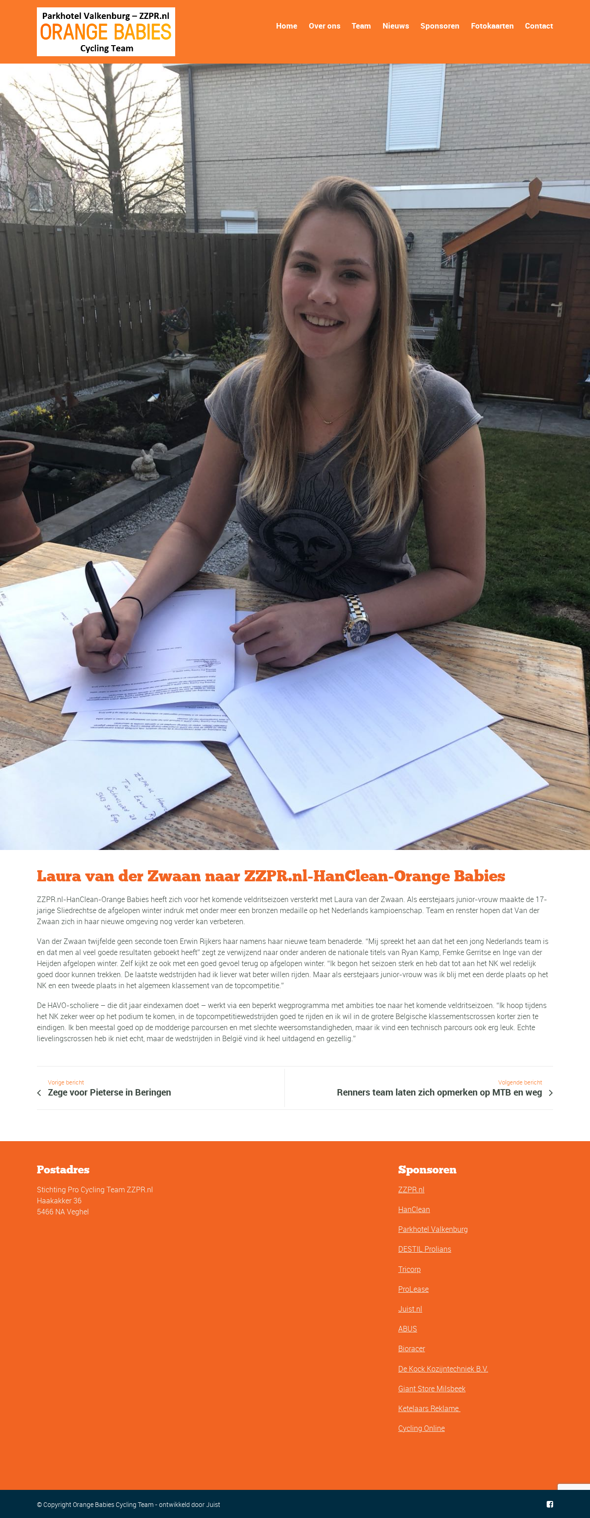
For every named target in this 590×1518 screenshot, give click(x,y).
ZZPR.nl (411, 1189)
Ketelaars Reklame (429, 1408)
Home (286, 25)
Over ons (325, 25)
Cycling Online (421, 1428)
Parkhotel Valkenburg (433, 1229)
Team (361, 25)
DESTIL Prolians (424, 1249)
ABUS (407, 1329)
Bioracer (411, 1348)
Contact (539, 25)
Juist (213, 1504)
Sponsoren (440, 25)
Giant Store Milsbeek (432, 1388)
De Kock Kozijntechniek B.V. (443, 1369)
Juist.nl (410, 1309)
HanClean (414, 1209)
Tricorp (409, 1269)
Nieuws (396, 25)
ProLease (413, 1289)
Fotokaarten (492, 25)
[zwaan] (295, 457)
